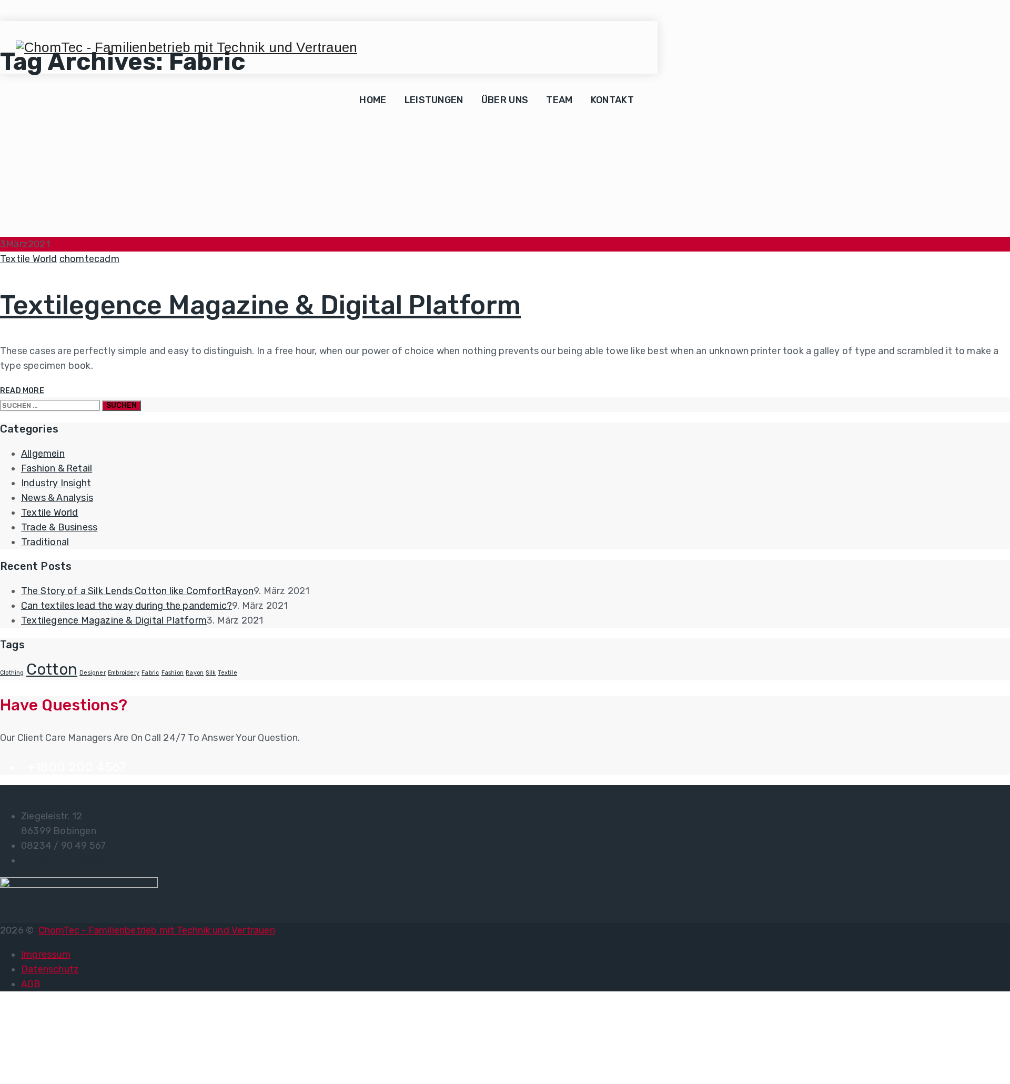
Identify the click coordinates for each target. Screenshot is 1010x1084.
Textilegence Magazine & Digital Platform (260, 305)
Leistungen (434, 100)
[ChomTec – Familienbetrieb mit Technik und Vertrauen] (186, 48)
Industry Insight (56, 483)
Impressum (45, 954)
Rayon (195, 672)
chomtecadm (89, 259)
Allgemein (43, 453)
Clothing (12, 672)
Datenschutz (50, 969)
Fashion (172, 672)
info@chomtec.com (65, 860)
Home (372, 100)
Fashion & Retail (56, 468)
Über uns (504, 100)
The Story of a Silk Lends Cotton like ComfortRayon (137, 591)
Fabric (150, 672)
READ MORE (22, 390)
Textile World (28, 259)
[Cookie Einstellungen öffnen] (79, 1076)
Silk (211, 672)
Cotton (51, 669)
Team (559, 100)
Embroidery (123, 672)
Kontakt (612, 100)
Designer (92, 672)
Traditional (45, 542)
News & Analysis (57, 498)
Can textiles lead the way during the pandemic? (126, 605)
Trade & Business (59, 527)
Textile (227, 672)
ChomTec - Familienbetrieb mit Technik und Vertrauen (156, 930)
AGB (31, 984)
